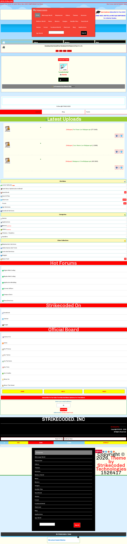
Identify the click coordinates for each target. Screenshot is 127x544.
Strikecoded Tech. (67, 412)
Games (38, 27)
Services (83, 15)
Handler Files (74, 21)
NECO (63, 391)
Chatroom (67, 27)
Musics (57, 21)
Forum (46, 27)
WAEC (104, 391)
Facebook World (56, 27)
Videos (68, 15)
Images (65, 21)
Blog (74, 27)
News (50, 21)
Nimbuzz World (40, 21)
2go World (39, 33)
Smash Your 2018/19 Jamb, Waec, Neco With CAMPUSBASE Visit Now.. (21, 4)
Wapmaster (59, 15)
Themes (75, 15)
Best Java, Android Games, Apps (117, 4)
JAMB (22, 391)
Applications (82, 27)
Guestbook (84, 21)
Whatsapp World (47, 15)
